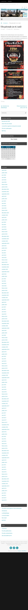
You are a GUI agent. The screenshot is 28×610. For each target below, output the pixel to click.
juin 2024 (4, 222)
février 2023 (4, 260)
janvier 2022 (4, 290)
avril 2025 (4, 205)
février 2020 (4, 337)
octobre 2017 (5, 403)
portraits (4, 520)
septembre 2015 (5, 457)
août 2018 (4, 380)
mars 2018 (4, 391)
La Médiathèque (5, 513)
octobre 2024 (5, 215)
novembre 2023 (5, 238)
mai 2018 (4, 387)
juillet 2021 (4, 304)
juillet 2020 (4, 333)
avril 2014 (4, 497)
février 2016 (4, 446)
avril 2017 (4, 417)
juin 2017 (4, 413)
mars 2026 (4, 182)
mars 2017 (4, 420)
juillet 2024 (4, 219)
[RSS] (26, 7)
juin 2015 (4, 464)
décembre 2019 (5, 342)
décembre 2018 (5, 370)
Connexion (4, 528)
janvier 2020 (4, 340)
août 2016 (4, 431)
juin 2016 (4, 436)
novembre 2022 (5, 267)
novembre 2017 (5, 401)
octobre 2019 (5, 347)
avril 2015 (4, 469)
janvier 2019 (4, 368)
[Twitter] (24, 7)
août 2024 (4, 217)
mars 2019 (4, 363)
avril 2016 (4, 441)
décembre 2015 (5, 450)
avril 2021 (4, 311)
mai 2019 (4, 358)
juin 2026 (4, 175)
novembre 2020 (5, 323)
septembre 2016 (5, 429)
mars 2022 (4, 285)
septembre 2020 (5, 328)
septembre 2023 (5, 243)
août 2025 (4, 196)
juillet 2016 (4, 434)
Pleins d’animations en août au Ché (22, 106)
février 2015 (4, 474)
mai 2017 (4, 415)
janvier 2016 (4, 448)
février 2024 (4, 231)
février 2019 (4, 365)
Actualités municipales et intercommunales (8, 4)
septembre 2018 (5, 377)
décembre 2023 (5, 236)
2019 (3, 158)
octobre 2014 (5, 483)
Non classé (4, 517)
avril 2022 (4, 283)
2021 (13, 158)
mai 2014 (4, 495)
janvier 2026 (4, 187)
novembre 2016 (5, 424)
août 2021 (4, 302)
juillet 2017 (4, 410)
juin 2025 (4, 201)
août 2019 (4, 351)
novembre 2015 (5, 453)
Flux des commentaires (7, 533)
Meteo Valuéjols (14, 139)
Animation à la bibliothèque (5, 106)
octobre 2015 (5, 455)
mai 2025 (4, 203)
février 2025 (4, 210)
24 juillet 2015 (10, 29)
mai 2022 (4, 281)
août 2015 (4, 460)
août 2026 (4, 170)
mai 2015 (4, 467)
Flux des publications (6, 530)
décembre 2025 (5, 189)
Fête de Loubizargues (7, 128)
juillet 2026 (4, 172)
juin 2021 (4, 307)
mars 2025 (4, 208)
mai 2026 (4, 177)
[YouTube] (22, 7)
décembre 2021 (5, 292)
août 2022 (4, 274)
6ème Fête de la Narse (7, 123)
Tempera (19, 550)
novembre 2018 (5, 373)
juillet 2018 (4, 382)
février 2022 (4, 288)
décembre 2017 (5, 398)
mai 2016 (4, 438)
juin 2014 (4, 493)
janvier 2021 (4, 318)
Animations (10, 1)
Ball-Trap (4, 130)
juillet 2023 (4, 248)
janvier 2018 (4, 396)
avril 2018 (4, 389)
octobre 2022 (5, 269)
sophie (3, 29)
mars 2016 (4, 443)
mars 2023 (4, 257)
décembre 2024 (5, 212)
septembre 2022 (5, 271)
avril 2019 (4, 361)
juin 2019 (4, 356)
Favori (3, 101)
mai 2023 (4, 252)
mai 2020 (4, 335)
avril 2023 (4, 255)
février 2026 (4, 184)
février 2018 (4, 394)
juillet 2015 (4, 462)
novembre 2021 (5, 295)
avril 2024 (4, 227)
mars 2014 (4, 500)
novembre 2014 (5, 481)
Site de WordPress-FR (7, 535)
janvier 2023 (4, 262)
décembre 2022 (5, 264)
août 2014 (4, 488)
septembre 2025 (5, 194)
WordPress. (24, 550)
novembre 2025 (5, 191)
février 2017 (4, 422)
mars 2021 (4, 314)
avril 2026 (4, 179)
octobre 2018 (5, 375)
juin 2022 (4, 278)
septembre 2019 (5, 349)
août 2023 (4, 245)
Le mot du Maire (3, 1)
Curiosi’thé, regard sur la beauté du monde (11, 126)
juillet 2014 (4, 490)
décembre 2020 (5, 321)
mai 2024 (4, 224)
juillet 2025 (4, 198)
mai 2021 (4, 309)
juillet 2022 (4, 276)
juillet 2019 (4, 354)
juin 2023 (4, 250)
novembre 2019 (5, 344)
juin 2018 (4, 384)
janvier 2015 (4, 476)
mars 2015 (4, 471)
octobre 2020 (5, 325)
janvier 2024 (4, 234)
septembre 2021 (5, 300)
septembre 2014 (5, 486)
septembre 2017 (5, 406)
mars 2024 (4, 229)
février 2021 (4, 316)
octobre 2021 (5, 297)
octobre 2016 (5, 427)
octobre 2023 (5, 241)
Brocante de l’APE (6, 121)
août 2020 (4, 330)
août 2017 (4, 408)
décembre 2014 (5, 479)
